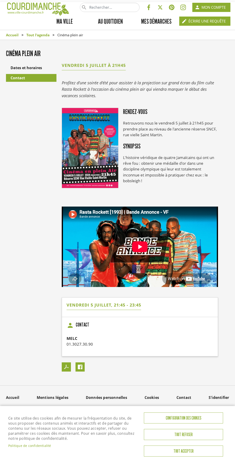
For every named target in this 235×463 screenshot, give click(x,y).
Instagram (183, 7)
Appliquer (84, 7)
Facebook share (80, 367)
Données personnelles (106, 397)
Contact (18, 77)
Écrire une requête (207, 21)
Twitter (160, 7)
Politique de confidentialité (29, 445)
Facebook (148, 7)
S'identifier (219, 397)
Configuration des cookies (183, 418)
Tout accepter (183, 451)
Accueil (12, 35)
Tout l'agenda (38, 35)
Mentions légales (52, 397)
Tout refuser (183, 434)
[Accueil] (38, 8)
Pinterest (171, 7)
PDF (66, 367)
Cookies (152, 397)
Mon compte (213, 7)
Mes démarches (156, 21)
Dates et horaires (26, 67)
